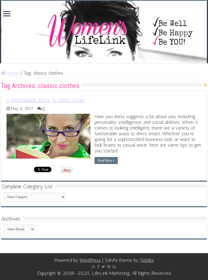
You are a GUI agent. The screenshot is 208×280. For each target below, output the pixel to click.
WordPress (90, 260)
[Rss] (94, 266)
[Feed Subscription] (205, 85)
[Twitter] (103, 266)
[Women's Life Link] (104, 32)
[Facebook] (98, 266)
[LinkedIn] (114, 266)
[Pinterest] (109, 266)
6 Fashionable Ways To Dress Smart (45, 100)
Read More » (106, 160)
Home (12, 73)
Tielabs (147, 260)
